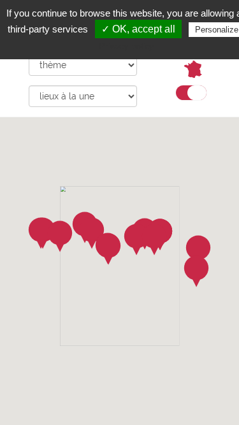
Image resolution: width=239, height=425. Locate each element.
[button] (196, 271)
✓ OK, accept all (138, 29)
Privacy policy (126, 46)
